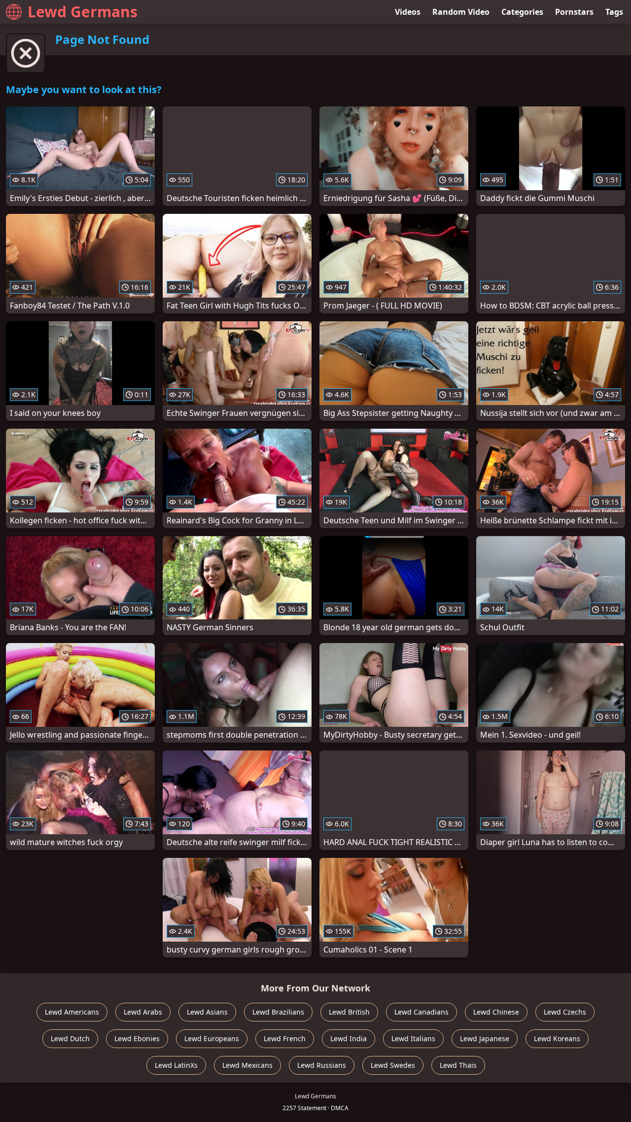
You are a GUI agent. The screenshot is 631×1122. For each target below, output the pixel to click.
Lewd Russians (321, 1065)
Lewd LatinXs (176, 1065)
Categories (522, 11)
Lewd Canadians (421, 1012)
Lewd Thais (458, 1065)
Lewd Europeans (211, 1038)
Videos (408, 11)
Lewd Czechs (565, 1012)
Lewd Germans (83, 11)
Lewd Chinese (496, 1012)
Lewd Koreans (557, 1038)
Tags (614, 11)
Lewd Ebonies (137, 1038)
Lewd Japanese (484, 1038)
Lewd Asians (207, 1012)
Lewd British (349, 1012)
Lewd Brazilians (278, 1012)
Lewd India (348, 1038)
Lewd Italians (413, 1038)
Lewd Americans (72, 1012)
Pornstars (574, 11)
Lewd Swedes (393, 1065)
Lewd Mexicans (247, 1065)
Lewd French (285, 1038)
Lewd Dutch (70, 1038)
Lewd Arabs (143, 1012)
